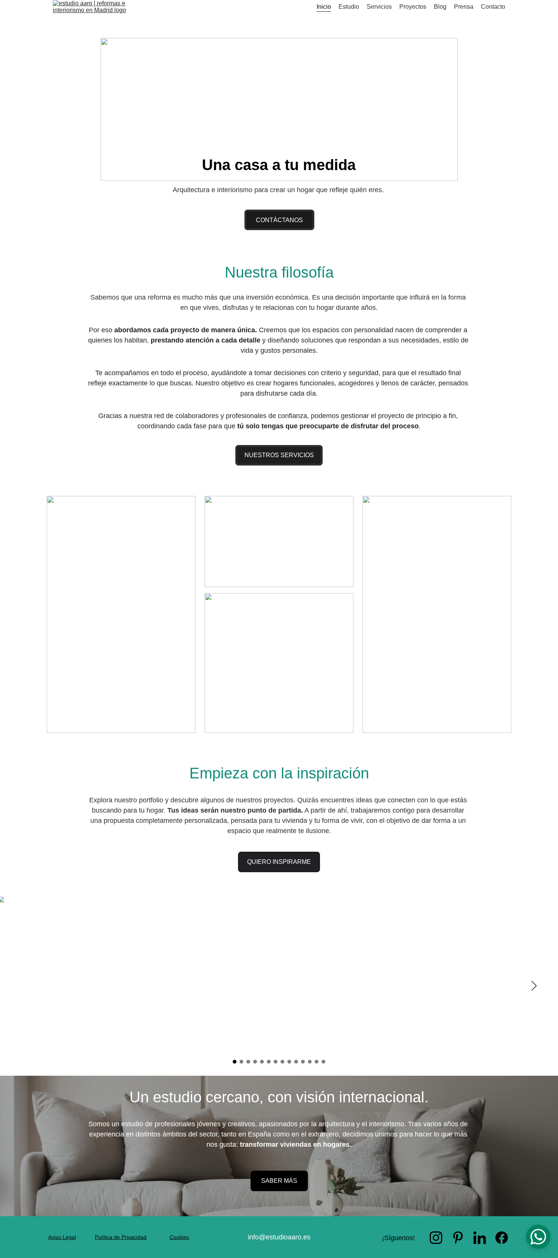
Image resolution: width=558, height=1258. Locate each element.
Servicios (379, 6)
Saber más (279, 1181)
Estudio (349, 6)
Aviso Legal (62, 1237)
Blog (440, 6)
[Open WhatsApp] (538, 1237)
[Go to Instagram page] (436, 1237)
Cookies (179, 1237)
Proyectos (412, 6)
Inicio (324, 6)
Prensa (463, 6)
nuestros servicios (279, 455)
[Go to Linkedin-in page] (479, 1237)
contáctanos (279, 220)
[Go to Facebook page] (501, 1237)
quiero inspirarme (279, 862)
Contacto (493, 6)
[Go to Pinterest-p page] (458, 1237)
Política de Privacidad (121, 1237)
